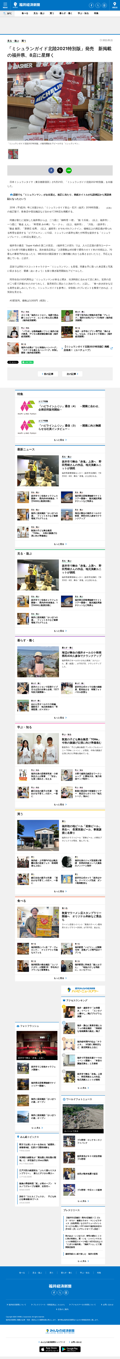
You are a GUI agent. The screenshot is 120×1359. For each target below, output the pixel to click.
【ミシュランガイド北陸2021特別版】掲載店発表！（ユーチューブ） (86, 348)
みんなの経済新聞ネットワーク (60, 1331)
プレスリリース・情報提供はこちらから (49, 1305)
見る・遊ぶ (39, 13)
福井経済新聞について (17, 1305)
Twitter (97, 5)
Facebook (91, 5)
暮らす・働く (66, 13)
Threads (104, 5)
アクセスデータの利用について (83, 1305)
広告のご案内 (63, 1309)
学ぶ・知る (83, 13)
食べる (25, 13)
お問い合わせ (108, 1305)
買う (52, 13)
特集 (96, 13)
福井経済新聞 (26, 5)
